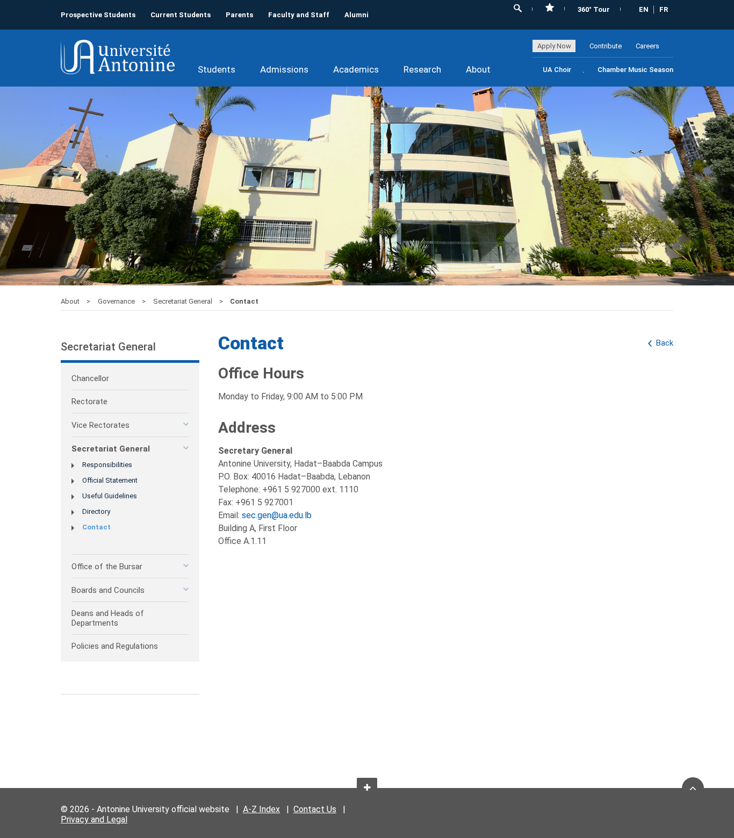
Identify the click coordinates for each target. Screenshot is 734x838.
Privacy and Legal (94, 819)
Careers (647, 46)
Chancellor (90, 378)
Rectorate (89, 401)
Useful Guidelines (109, 496)
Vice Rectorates (100, 425)
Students (216, 69)
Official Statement (110, 480)
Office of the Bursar (106, 566)
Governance (117, 301)
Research (422, 69)
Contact (96, 527)
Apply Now (554, 46)
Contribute (605, 46)
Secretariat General (183, 301)
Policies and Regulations (114, 646)
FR (663, 9)
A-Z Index (261, 809)
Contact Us (314, 809)
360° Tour (594, 9)
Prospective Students (98, 15)
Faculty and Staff (298, 15)
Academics (356, 69)
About (478, 69)
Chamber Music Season (635, 70)
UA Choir (557, 70)
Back (664, 343)
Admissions (284, 69)
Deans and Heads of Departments (107, 618)
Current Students (180, 15)
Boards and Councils (108, 590)
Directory (96, 511)
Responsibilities (107, 465)
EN (644, 9)
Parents (239, 15)
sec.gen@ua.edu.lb (277, 515)
